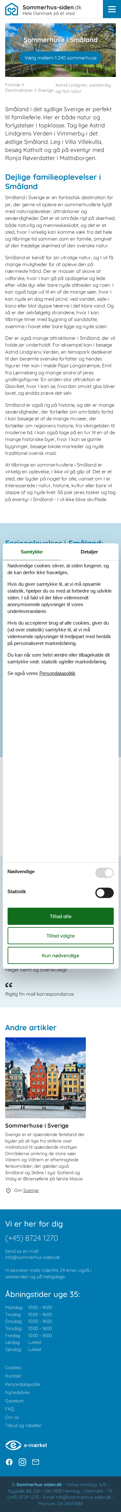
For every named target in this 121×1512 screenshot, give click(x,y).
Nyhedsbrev (17, 1392)
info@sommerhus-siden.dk (32, 1257)
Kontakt (13, 1376)
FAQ (9, 1409)
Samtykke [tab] (32, 551)
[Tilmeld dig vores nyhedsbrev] (36, 1462)
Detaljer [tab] (89, 551)
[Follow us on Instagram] (22, 1462)
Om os (12, 1417)
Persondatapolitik (22, 1384)
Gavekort (14, 1401)
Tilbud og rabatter (23, 1425)
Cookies (13, 1367)
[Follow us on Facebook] (9, 1462)
